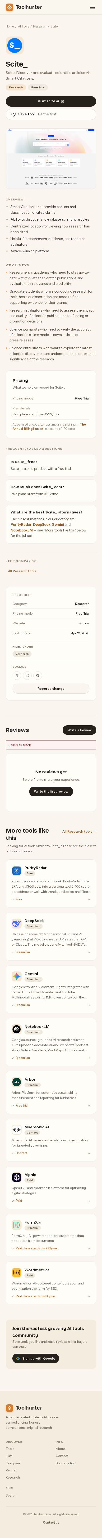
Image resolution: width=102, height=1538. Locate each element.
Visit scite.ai (48, 101)
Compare (13, 1463)
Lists (9, 1456)
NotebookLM (22, 530)
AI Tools (23, 26)
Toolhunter (29, 7)
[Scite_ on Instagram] (27, 675)
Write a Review (79, 730)
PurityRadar (21, 524)
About (60, 1449)
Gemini (58, 524)
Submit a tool (66, 1463)
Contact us (51, 1522)
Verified (11, 1470)
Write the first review (51, 791)
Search (11, 1495)
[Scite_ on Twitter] (17, 675)
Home (10, 26)
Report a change (51, 688)
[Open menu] (92, 7)
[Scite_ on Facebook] (37, 675)
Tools (10, 1449)
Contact (62, 1456)
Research (39, 26)
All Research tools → (24, 571)
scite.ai (84, 623)
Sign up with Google (38, 1358)
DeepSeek (41, 524)
